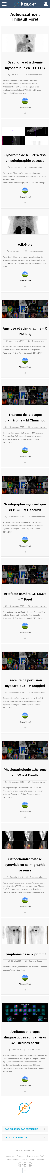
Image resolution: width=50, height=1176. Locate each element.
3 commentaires (35, 167)
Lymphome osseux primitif (25, 954)
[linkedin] (30, 1164)
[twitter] (25, 1164)
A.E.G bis (25, 244)
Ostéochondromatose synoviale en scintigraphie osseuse (25, 864)
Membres (10, 1156)
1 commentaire (38, 341)
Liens (25, 1159)
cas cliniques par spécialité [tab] (21, 1129)
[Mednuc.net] (25, 4)
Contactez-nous (12, 1159)
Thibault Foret (25, 107)
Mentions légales (37, 1159)
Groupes (20, 1156)
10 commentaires (36, 251)
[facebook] (20, 1164)
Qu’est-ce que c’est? (35, 1156)
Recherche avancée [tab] (16, 1137)
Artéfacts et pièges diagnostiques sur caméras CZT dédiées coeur (25, 1037)
